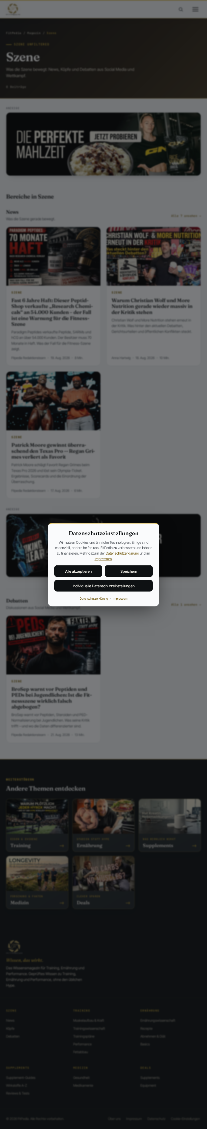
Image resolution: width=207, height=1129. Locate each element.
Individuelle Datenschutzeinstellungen (104, 586)
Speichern (128, 571)
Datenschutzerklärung (122, 553)
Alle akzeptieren (78, 571)
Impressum (103, 558)
